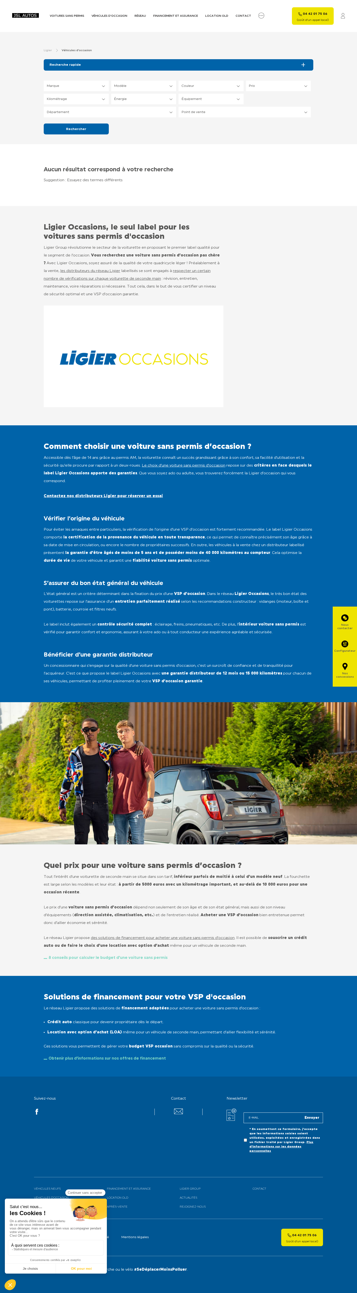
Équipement (191, 99)
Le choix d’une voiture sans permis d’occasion (183, 466)
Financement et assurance (175, 16)
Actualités (188, 1197)
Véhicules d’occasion (109, 16)
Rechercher (76, 129)
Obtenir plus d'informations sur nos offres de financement (107, 1059)
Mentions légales (135, 1237)
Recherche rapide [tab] (65, 65)
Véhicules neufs (47, 1188)
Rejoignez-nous (193, 1206)
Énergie (120, 99)
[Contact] (178, 1113)
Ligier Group (190, 1188)
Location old (216, 16)
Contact (243, 16)
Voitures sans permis (67, 16)
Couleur (187, 86)
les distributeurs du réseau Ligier (90, 271)
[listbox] (76, 86)
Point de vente (193, 112)
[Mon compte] (343, 16)
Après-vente (117, 1206)
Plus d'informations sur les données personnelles (281, 1147)
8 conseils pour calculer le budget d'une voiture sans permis (108, 958)
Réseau (140, 16)
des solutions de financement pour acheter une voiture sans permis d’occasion (163, 938)
